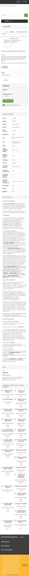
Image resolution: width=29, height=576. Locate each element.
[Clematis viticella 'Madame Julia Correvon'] (7, 430)
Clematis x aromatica (21, 506)
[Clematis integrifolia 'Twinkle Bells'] (7, 521)
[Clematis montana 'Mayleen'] (7, 391)
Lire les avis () (6, 75)
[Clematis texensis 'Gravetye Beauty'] (21, 511)
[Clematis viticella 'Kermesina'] (21, 420)
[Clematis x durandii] (21, 450)
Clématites (12, 31)
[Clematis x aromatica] (21, 503)
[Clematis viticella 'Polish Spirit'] (21, 430)
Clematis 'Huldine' (21, 470)
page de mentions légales (12, 574)
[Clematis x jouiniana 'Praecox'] (21, 458)
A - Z (7, 31)
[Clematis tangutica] (7, 399)
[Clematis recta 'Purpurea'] (21, 391)
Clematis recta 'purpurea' (13, 248)
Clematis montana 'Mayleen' (7, 394)
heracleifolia (12, 358)
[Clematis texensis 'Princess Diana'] (7, 410)
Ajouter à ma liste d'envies (12, 105)
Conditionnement (7, 94)
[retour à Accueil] (2, 32)
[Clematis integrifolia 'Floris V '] (21, 521)
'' (11, 266)
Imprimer (5, 80)
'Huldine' (5, 273)
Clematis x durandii (21, 452)
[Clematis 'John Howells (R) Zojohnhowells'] (21, 475)
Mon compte (24, 1)
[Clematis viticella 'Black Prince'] (7, 420)
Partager (5, 67)
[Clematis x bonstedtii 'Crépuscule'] (7, 450)
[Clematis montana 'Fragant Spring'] (21, 494)
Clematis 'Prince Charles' (7, 490)
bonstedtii (19, 358)
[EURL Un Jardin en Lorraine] (14, 8)
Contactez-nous (18, 2)
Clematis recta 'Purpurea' (21, 394)
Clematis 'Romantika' (21, 488)
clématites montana (15, 352)
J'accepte (25, 565)
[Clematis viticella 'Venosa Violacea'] (7, 440)
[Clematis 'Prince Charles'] (7, 486)
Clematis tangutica (7, 401)
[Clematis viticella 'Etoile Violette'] (7, 44)
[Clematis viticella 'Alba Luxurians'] (21, 410)
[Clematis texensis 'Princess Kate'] (7, 504)
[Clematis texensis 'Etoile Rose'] (21, 399)
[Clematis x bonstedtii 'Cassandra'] (21, 440)
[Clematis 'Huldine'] (21, 467)
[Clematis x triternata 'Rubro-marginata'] (7, 468)
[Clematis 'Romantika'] (21, 486)
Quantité (5, 89)
